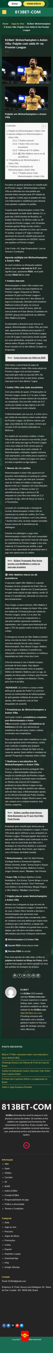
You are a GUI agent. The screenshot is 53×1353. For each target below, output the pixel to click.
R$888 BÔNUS (34, 4)
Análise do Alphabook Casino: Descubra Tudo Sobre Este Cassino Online (26, 1072)
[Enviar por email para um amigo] (29, 976)
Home (5, 24)
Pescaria (9, 1231)
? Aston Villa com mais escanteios (28, 145)
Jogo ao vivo (17, 24)
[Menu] (4, 12)
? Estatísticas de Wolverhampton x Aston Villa (24, 161)
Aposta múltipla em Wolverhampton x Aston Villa (25, 135)
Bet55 (7, 1186)
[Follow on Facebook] (4, 1326)
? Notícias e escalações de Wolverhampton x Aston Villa (21, 168)
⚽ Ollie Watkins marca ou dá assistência (31, 155)
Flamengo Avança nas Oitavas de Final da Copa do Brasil (25, 1064)
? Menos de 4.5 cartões (28, 150)
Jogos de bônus (12, 1236)
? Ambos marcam (26, 140)
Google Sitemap (12, 1267)
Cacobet (8, 1177)
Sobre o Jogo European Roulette (17, 1087)
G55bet (8, 1173)
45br (7, 1164)
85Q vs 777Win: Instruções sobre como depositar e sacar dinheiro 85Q (25, 1056)
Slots (7, 1222)
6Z (6, 1182)
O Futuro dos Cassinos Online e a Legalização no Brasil (24, 1080)
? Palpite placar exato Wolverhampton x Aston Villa (31, 174)
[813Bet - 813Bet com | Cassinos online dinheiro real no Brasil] (27, 12)
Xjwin (7, 1168)
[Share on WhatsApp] (15, 976)
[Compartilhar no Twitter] (24, 976)
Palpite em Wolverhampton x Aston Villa (26, 131)
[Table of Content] (43, 126)
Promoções (10, 1240)
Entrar (15, 4)
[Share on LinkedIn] (38, 976)
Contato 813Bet (12, 1195)
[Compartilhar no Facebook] (19, 976)
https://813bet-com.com (31, 1013)
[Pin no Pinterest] (33, 976)
